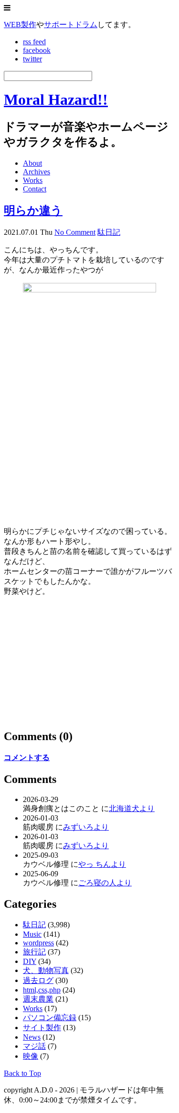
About (32, 163)
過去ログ (38, 980)
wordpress (38, 943)
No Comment (74, 232)
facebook (37, 50)
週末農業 (38, 999)
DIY (29, 961)
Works (32, 180)
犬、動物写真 (46, 970)
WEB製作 (20, 24)
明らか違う (33, 210)
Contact (34, 189)
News (32, 1037)
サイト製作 (42, 1027)
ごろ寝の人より (105, 883)
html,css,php (42, 990)
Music (32, 934)
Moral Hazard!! (56, 99)
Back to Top (22, 1073)
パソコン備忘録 (49, 1017)
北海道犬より (132, 808)
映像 (30, 1056)
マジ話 (34, 1046)
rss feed (34, 42)
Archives (36, 172)
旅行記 (34, 952)
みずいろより (86, 827)
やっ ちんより (102, 864)
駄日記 (108, 232)
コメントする (27, 757)
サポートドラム (70, 24)
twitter (32, 59)
